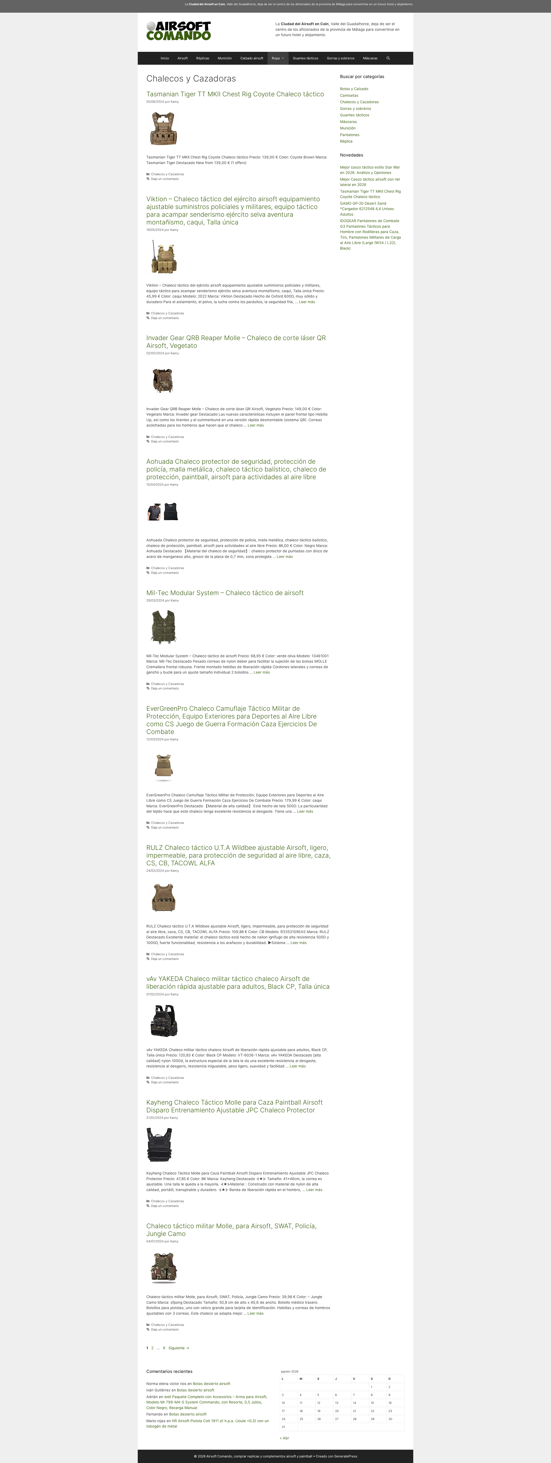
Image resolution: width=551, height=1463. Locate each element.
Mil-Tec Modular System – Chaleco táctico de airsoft (225, 593)
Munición (225, 58)
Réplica (346, 141)
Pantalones (349, 135)
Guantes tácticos (305, 58)
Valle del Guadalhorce (241, 4)
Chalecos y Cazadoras (167, 174)
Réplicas (202, 58)
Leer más (307, 302)
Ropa (276, 58)
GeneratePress (345, 1456)
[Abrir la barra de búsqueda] (388, 58)
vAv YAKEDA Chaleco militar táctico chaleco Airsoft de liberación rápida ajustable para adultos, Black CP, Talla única (238, 982)
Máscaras (370, 58)
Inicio (165, 58)
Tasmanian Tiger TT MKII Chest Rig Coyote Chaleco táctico (235, 94)
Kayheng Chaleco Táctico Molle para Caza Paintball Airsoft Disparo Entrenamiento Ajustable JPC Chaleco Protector (234, 1106)
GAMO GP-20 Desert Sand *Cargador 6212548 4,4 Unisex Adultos (367, 208)
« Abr (284, 1438)
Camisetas (349, 95)
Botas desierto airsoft (211, 1384)
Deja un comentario (165, 179)
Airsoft (183, 58)
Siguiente (179, 1348)
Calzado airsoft (251, 58)
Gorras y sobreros (340, 58)
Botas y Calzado (354, 89)
